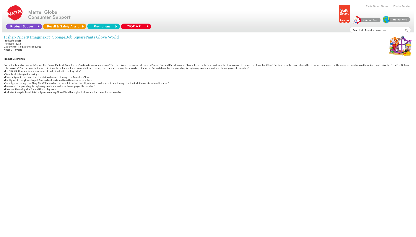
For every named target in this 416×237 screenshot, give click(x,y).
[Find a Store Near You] (402, 6)
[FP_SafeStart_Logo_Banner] (344, 22)
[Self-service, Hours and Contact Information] (366, 22)
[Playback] (137, 26)
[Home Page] (15, 19)
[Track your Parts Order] (377, 6)
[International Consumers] (396, 22)
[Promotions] (103, 26)
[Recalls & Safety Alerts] (64, 26)
